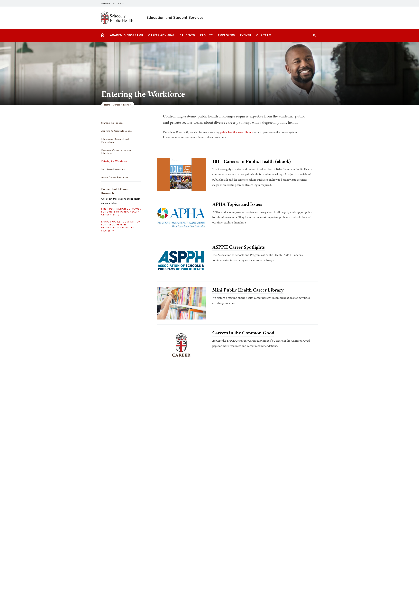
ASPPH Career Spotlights (238, 247)
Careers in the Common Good (243, 332)
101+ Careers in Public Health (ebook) (251, 161)
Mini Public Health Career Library (247, 289)
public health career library (236, 132)
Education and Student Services (174, 18)
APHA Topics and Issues (237, 204)
